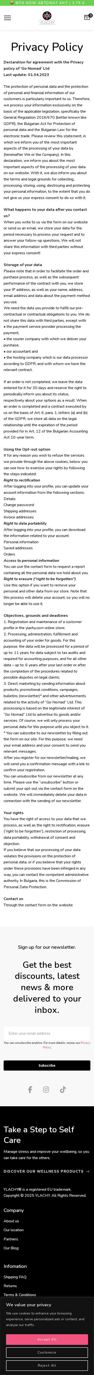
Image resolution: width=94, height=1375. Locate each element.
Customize (47, 1352)
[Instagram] (46, 1089)
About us (11, 1221)
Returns (10, 1286)
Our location (14, 1230)
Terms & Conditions (20, 1295)
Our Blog (11, 1248)
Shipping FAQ (15, 1277)
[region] (47, 1336)
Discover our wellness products (44, 1171)
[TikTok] (63, 1089)
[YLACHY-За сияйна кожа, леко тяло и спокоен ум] (47, 17)
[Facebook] (30, 1089)
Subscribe (47, 1065)
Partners (11, 1239)
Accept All (47, 1339)
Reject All (47, 1365)
